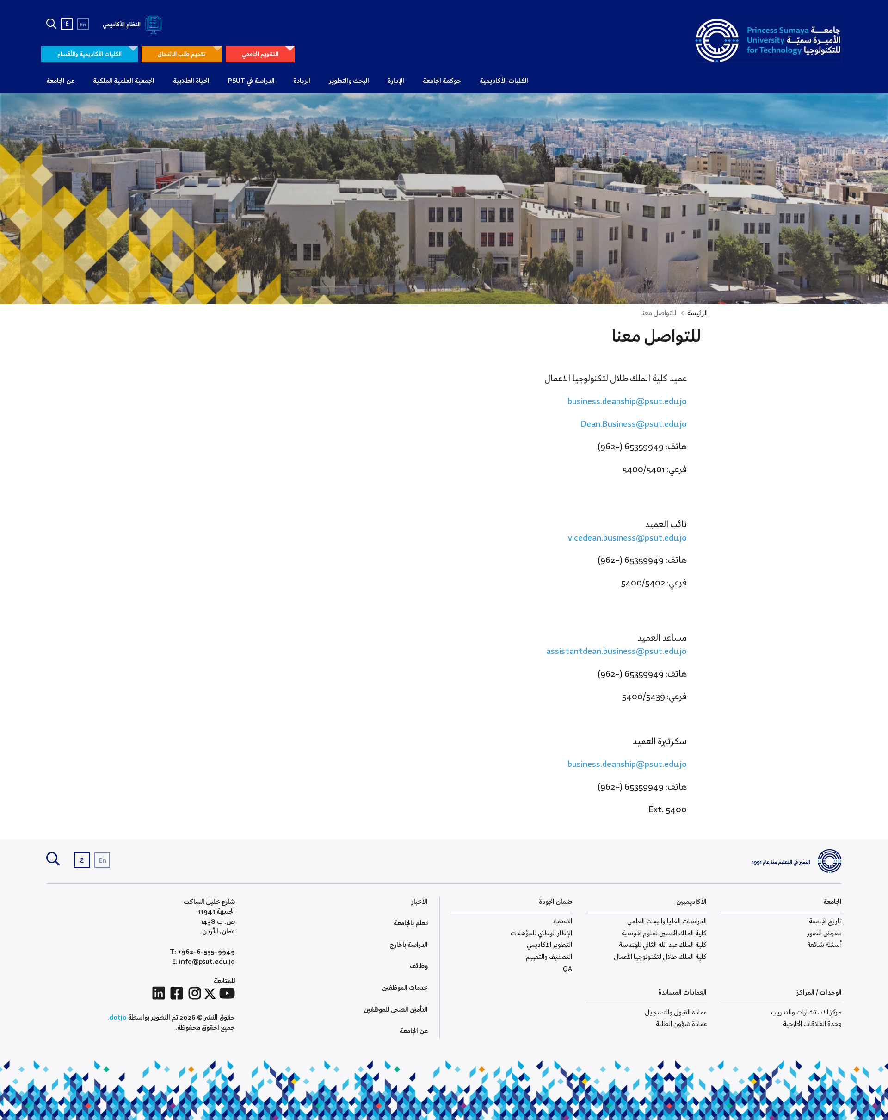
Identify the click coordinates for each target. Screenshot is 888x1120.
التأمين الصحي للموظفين (396, 1010)
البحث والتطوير (349, 81)
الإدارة (396, 81)
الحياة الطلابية (191, 81)
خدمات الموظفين (405, 988)
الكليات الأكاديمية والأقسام (89, 54)
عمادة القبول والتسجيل (676, 1013)
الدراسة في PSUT (251, 81)
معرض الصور (824, 933)
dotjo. (117, 1018)
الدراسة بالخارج (409, 945)
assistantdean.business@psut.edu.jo (616, 652)
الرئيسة (697, 313)
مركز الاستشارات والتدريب (806, 1013)
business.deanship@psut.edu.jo (627, 402)
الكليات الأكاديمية (504, 81)
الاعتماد (562, 921)
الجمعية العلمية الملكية (123, 81)
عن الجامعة (60, 81)
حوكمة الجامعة (442, 81)
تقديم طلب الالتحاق (182, 54)
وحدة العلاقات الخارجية (812, 1024)
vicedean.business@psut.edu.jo (627, 538)
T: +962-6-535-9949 (202, 952)
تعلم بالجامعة (411, 923)
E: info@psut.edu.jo (203, 962)
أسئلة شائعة (824, 945)
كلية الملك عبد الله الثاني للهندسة (663, 945)
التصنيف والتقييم (549, 957)
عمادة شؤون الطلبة (681, 1024)
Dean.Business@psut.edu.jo (633, 424)
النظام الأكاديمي (122, 24)
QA (567, 969)
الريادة (301, 81)
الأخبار (419, 902)
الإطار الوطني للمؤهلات (541, 933)
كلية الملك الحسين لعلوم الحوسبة (664, 933)
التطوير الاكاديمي (549, 945)
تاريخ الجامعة (825, 921)
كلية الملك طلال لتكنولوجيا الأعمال (660, 957)
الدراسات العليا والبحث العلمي (667, 921)
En (83, 24)
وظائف (419, 966)
